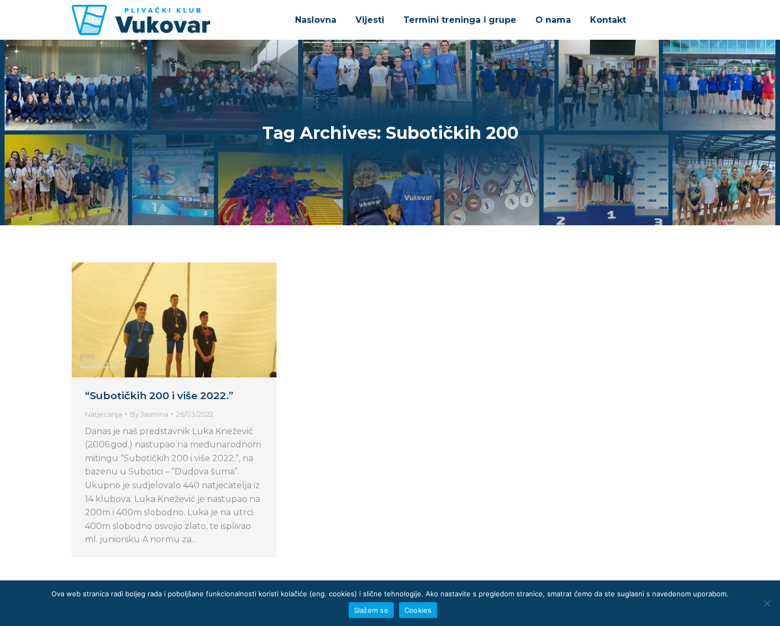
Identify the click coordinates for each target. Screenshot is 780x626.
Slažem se (371, 610)
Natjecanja (103, 414)
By (149, 414)
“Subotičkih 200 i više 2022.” (159, 396)
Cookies (418, 610)
